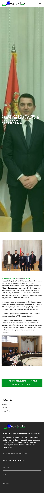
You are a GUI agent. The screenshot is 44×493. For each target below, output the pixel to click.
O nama (27, 278)
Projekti (4, 408)
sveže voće (6, 411)
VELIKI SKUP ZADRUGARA (21, 385)
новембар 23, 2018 (8, 278)
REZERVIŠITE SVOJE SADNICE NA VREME (22, 381)
